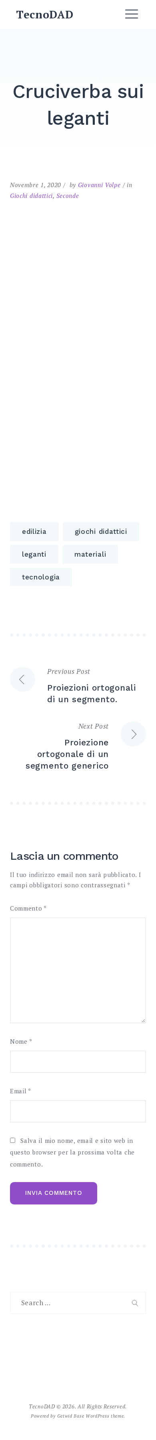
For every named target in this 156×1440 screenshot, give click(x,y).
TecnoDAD (45, 14)
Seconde (67, 196)
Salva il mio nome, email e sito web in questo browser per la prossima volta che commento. (72, 1152)
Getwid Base (70, 1416)
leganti (34, 554)
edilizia (34, 531)
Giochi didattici (31, 196)
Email (20, 1091)
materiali (90, 554)
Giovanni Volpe (99, 185)
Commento (28, 908)
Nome (21, 1042)
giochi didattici (101, 531)
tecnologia (41, 577)
